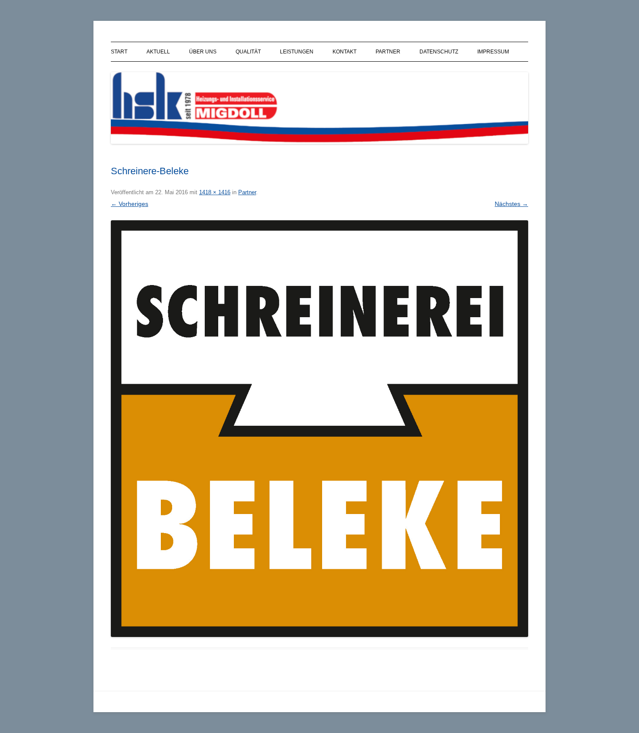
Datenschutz (438, 52)
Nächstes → (511, 203)
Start (119, 52)
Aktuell (158, 52)
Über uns (202, 52)
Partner (388, 52)
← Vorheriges (129, 203)
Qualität (248, 52)
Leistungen (296, 52)
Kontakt (344, 52)
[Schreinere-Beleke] (319, 428)
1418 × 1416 (214, 192)
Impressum (493, 52)
